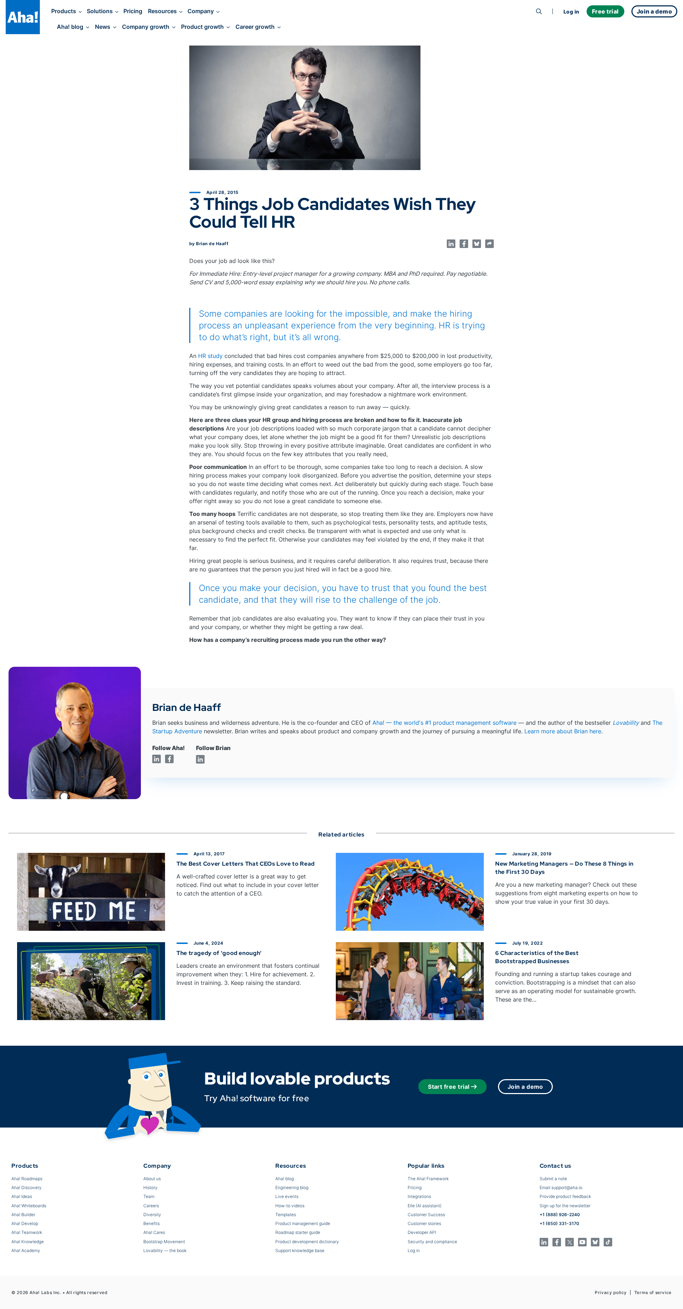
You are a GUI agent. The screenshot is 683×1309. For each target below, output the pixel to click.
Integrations (419, 1196)
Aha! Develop (24, 1223)
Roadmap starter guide (297, 1232)
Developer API (422, 1232)
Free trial (605, 11)
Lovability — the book (164, 1250)
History (150, 1187)
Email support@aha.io (561, 1187)
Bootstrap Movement (164, 1241)
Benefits (151, 1223)
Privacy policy (611, 1292)
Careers (151, 1205)
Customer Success (426, 1214)
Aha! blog (70, 26)
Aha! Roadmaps (26, 1178)
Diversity (152, 1214)
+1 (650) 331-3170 (559, 1223)
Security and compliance (432, 1241)
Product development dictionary (307, 1241)
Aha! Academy (25, 1250)
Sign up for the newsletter (565, 1205)
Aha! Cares (154, 1232)
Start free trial (449, 1086)
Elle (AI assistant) (424, 1205)
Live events (286, 1196)
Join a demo (525, 1086)
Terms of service (653, 1292)
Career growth (255, 26)
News (102, 26)
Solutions (100, 11)
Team (148, 1196)
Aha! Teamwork (26, 1232)
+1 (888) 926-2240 (560, 1214)
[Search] (539, 11)
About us (152, 1178)
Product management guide (302, 1223)
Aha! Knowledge (27, 1241)
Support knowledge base (299, 1250)
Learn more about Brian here (562, 731)
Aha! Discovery (26, 1187)
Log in (571, 12)
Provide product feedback (565, 1196)
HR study (210, 355)
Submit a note (553, 1178)
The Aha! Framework (428, 1178)
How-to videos (290, 1205)
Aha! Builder (23, 1214)
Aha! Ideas (21, 1196)
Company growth (145, 26)
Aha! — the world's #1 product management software (444, 722)
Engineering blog (291, 1187)
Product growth (202, 26)
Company (200, 11)
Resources (162, 11)
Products (63, 11)
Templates (285, 1214)
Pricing (132, 11)
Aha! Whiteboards (28, 1205)
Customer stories (424, 1223)
